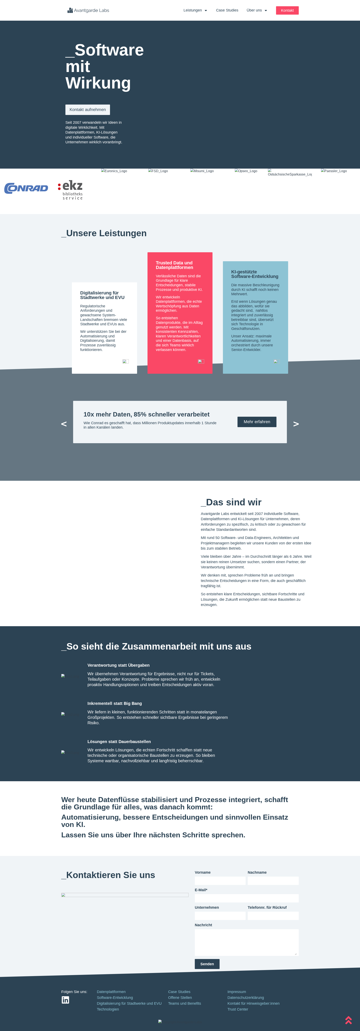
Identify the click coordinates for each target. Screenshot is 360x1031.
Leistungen (193, 10)
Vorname (203, 873)
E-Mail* (201, 890)
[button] (63, 424)
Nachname (257, 873)
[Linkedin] (65, 1000)
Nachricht (203, 925)
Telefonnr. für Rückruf (267, 908)
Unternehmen (207, 908)
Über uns (254, 10)
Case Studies (227, 10)
